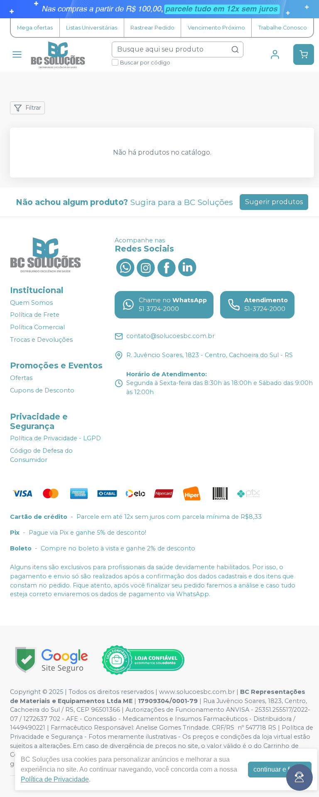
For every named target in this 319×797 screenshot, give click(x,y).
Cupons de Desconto (42, 390)
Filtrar (33, 107)
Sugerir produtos (274, 202)
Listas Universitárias (91, 28)
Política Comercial (37, 327)
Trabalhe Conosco (282, 28)
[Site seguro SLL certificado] (51, 660)
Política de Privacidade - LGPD (55, 438)
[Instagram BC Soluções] (145, 267)
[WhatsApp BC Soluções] (125, 267)
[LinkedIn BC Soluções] (187, 267)
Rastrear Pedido (152, 28)
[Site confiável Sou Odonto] (142, 660)
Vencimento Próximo (216, 28)
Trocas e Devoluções (41, 339)
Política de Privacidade (55, 779)
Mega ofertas (35, 28)
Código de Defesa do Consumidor (41, 455)
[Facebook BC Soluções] (166, 267)
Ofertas (21, 378)
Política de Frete (34, 314)
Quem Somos (31, 302)
